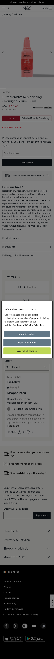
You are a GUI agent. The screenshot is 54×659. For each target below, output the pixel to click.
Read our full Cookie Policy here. (29, 325)
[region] (27, 329)
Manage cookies (27, 334)
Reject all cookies (27, 342)
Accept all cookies (27, 351)
